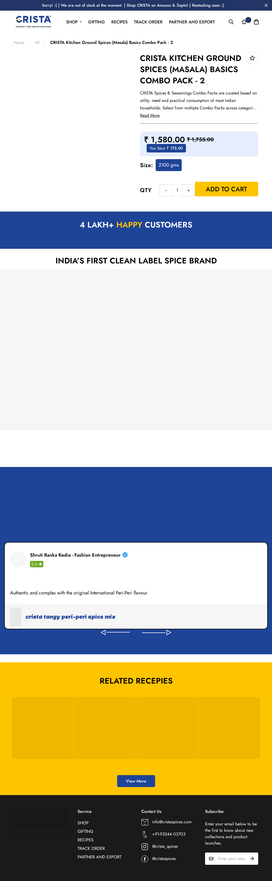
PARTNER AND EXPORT (192, 22)
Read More (150, 115)
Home (19, 43)
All (37, 43)
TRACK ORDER (148, 22)
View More (136, 781)
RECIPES (119, 22)
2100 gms (169, 165)
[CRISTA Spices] (33, 22)
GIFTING (96, 22)
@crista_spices (165, 846)
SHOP (72, 22)
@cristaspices (164, 858)
